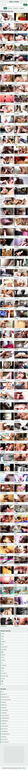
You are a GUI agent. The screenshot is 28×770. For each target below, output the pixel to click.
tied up (2, 633)
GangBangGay (4, 720)
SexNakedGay (4, 731)
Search (25, 4)
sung (2, 670)
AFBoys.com (4, 704)
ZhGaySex (3, 702)
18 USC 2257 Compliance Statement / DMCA (11, 768)
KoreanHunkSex (5, 742)
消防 (2, 681)
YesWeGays (4, 712)
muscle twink (4, 646)
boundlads (3, 649)
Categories (22, 8)
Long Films (16, 8)
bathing (3, 654)
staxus (2, 657)
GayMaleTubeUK (5, 718)
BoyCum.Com (4, 728)
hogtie (2, 668)
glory (2, 644)
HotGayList (4, 707)
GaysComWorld (5, 715)
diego (2, 636)
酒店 (2, 652)
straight (3, 641)
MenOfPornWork (5, 734)
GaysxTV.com (4, 739)
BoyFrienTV (4, 694)
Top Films (10, 8)
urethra (3, 660)
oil (1, 662)
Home (5, 8)
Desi (2, 691)
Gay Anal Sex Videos (6, 699)
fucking (3, 678)
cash (2, 638)
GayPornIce (4, 723)
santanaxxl (3, 665)
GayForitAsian (4, 710)
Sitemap (24, 768)
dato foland (4, 673)
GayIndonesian (4, 726)
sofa (2, 683)
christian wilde (4, 675)
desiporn (14, 2)
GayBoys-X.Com (5, 697)
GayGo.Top (3, 736)
